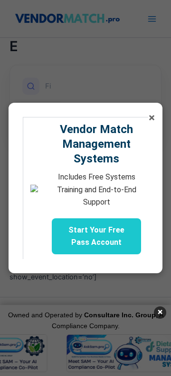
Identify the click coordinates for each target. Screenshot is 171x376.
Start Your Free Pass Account (96, 236)
